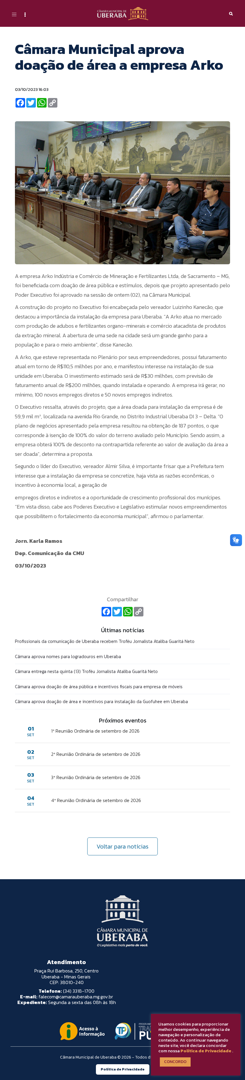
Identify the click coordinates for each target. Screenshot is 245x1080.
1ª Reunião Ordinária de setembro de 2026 (95, 730)
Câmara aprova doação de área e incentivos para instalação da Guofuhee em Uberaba (101, 701)
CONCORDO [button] (175, 1062)
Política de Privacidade (205, 1051)
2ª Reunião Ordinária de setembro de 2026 (95, 754)
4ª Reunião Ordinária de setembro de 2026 (96, 800)
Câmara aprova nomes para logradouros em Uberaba (68, 656)
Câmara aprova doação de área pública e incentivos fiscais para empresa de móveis (99, 686)
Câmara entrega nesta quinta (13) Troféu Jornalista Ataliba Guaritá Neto (86, 671)
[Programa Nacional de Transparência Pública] (148, 1031)
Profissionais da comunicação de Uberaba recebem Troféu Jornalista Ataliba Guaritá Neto (105, 641)
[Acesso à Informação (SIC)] (82, 1031)
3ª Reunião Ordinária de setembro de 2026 (95, 777)
